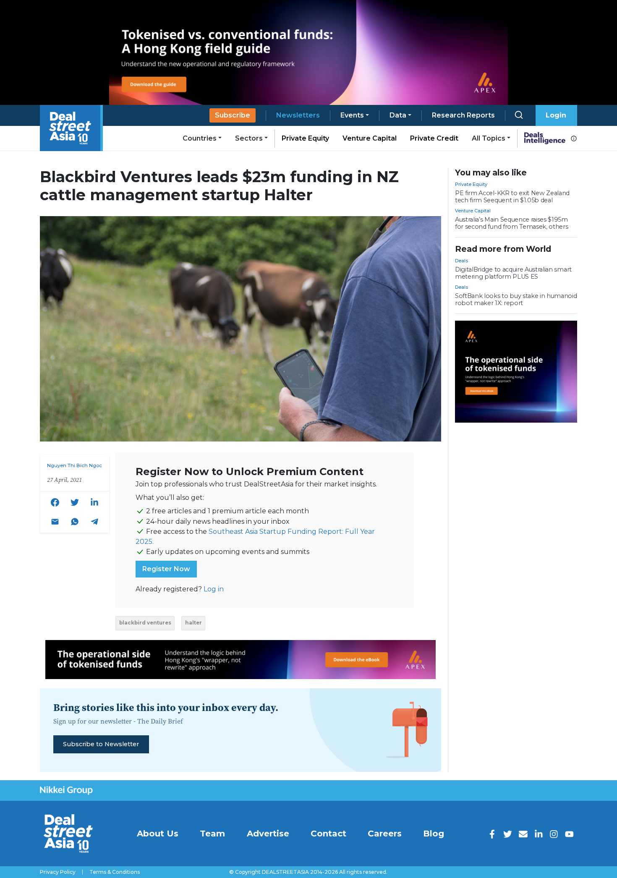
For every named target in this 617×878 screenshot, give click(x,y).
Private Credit (434, 138)
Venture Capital (369, 138)
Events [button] (352, 115)
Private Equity (305, 138)
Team (212, 833)
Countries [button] (200, 138)
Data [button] (398, 115)
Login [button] (556, 115)
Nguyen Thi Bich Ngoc (74, 465)
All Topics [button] (488, 138)
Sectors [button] (249, 138)
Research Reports (463, 115)
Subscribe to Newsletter (101, 744)
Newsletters (298, 115)
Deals (461, 261)
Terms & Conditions (114, 872)
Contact (328, 833)
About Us (157, 833)
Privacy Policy (58, 872)
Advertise (268, 833)
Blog (433, 833)
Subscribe (232, 115)
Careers (385, 833)
